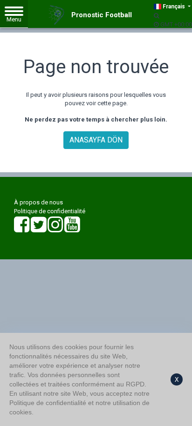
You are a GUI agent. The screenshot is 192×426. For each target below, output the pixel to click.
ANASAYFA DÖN (96, 139)
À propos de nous (38, 202)
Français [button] (173, 6)
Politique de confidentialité (49, 211)
